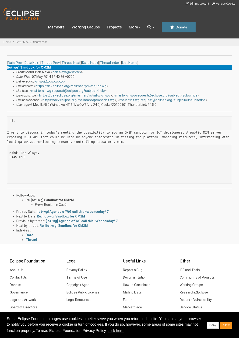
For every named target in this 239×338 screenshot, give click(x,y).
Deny (212, 325)
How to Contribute (136, 285)
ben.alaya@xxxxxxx (67, 72)
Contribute (22, 42)
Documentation (135, 277)
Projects (114, 27)
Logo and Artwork (23, 300)
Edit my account (199, 3)
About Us (17, 270)
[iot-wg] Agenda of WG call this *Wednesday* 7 (73, 212)
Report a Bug (132, 270)
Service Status (191, 307)
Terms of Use (77, 277)
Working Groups (86, 27)
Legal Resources (79, 300)
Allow (226, 325)
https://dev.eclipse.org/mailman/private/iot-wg (70, 86)
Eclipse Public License (83, 292)
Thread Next (71, 63)
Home (7, 42)
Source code (40, 42)
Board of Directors (23, 307)
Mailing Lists (132, 292)
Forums (128, 300)
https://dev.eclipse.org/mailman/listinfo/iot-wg (74, 95)
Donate (181, 27)
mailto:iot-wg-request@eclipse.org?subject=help (68, 91)
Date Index (90, 63)
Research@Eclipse (194, 292)
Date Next (32, 63)
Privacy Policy (77, 270)
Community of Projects (197, 277)
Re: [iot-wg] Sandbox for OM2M (50, 200)
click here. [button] (116, 331)
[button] (151, 27)
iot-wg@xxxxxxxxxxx (50, 81)
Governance (19, 292)
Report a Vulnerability (196, 300)
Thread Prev (50, 63)
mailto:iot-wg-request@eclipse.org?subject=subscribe (156, 95)
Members (56, 27)
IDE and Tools (190, 270)
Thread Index (110, 63)
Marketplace (132, 307)
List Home (129, 63)
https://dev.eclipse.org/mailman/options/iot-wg (79, 100)
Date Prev (15, 63)
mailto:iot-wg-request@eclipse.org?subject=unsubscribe (163, 100)
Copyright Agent (79, 285)
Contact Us (18, 277)
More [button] (133, 27)
